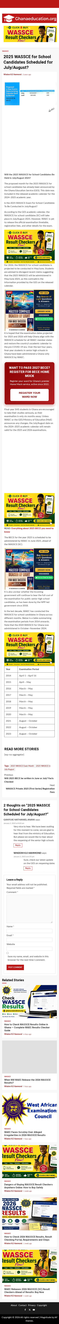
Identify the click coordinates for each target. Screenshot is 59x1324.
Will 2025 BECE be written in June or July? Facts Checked (29, 778)
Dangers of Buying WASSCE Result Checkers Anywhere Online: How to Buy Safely (29, 1161)
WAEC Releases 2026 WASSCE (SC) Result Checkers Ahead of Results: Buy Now (29, 1266)
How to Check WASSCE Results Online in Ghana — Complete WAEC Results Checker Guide (29, 1001)
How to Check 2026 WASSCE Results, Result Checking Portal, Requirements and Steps (29, 1213)
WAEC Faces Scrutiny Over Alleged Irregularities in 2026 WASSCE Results (29, 1109)
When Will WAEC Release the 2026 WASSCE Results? (29, 1056)
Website (11, 944)
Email (10, 935)
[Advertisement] (29, 142)
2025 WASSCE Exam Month (22, 766)
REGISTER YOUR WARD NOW (29, 394)
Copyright (42, 1305)
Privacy (32, 1305)
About (14, 1305)
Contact (22, 1305)
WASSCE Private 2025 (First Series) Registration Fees (30, 788)
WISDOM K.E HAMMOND (27, 853)
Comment (12, 892)
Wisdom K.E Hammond (13, 74)
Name (10, 926)
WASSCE (5, 51)
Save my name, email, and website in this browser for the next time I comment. (28, 958)
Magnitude (45, 1317)
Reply (18, 845)
